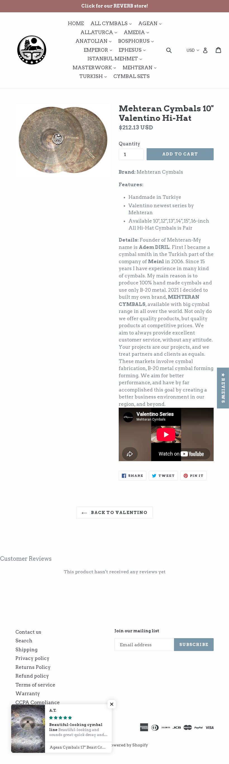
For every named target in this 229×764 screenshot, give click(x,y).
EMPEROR (99, 50)
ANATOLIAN (94, 41)
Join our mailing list (137, 631)
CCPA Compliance (37, 702)
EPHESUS (133, 50)
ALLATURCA (100, 32)
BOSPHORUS (137, 41)
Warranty (27, 693)
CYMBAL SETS (131, 76)
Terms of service (35, 685)
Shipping (26, 649)
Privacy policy (32, 658)
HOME (76, 23)
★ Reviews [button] (223, 388)
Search (23, 640)
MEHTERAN (141, 67)
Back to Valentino (118, 512)
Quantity (129, 144)
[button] (112, 704)
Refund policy (32, 676)
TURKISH (94, 76)
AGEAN (151, 23)
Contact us (28, 632)
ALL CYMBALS (112, 23)
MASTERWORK (96, 67)
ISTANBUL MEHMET (116, 59)
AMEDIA (138, 32)
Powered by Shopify (128, 745)
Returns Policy (33, 667)
